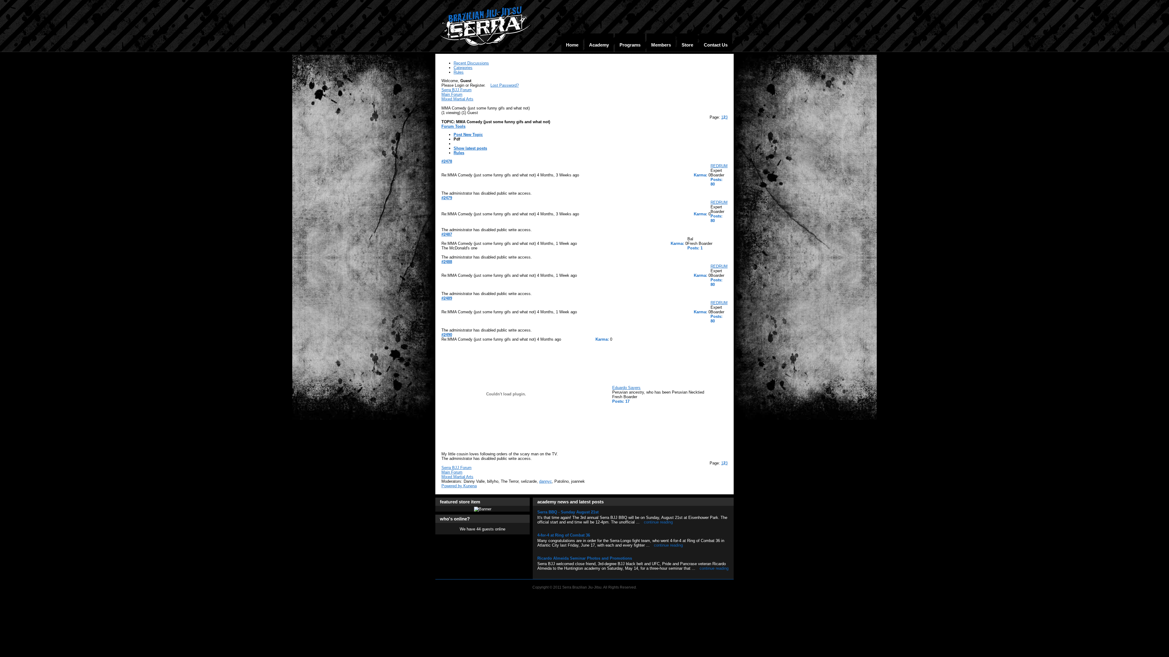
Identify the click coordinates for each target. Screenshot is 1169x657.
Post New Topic (468, 134)
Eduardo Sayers (626, 387)
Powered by (452, 486)
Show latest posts (470, 148)
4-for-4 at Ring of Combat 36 (563, 535)
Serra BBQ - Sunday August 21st (568, 512)
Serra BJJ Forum (456, 90)
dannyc (545, 481)
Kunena (470, 486)
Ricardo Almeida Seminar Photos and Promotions (584, 558)
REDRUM (719, 166)
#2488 (446, 261)
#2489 (446, 298)
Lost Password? (504, 85)
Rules (459, 153)
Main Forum (451, 94)
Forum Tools (453, 126)
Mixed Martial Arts (457, 99)
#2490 (446, 334)
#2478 (446, 161)
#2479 (446, 198)
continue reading (658, 522)
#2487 (446, 234)
